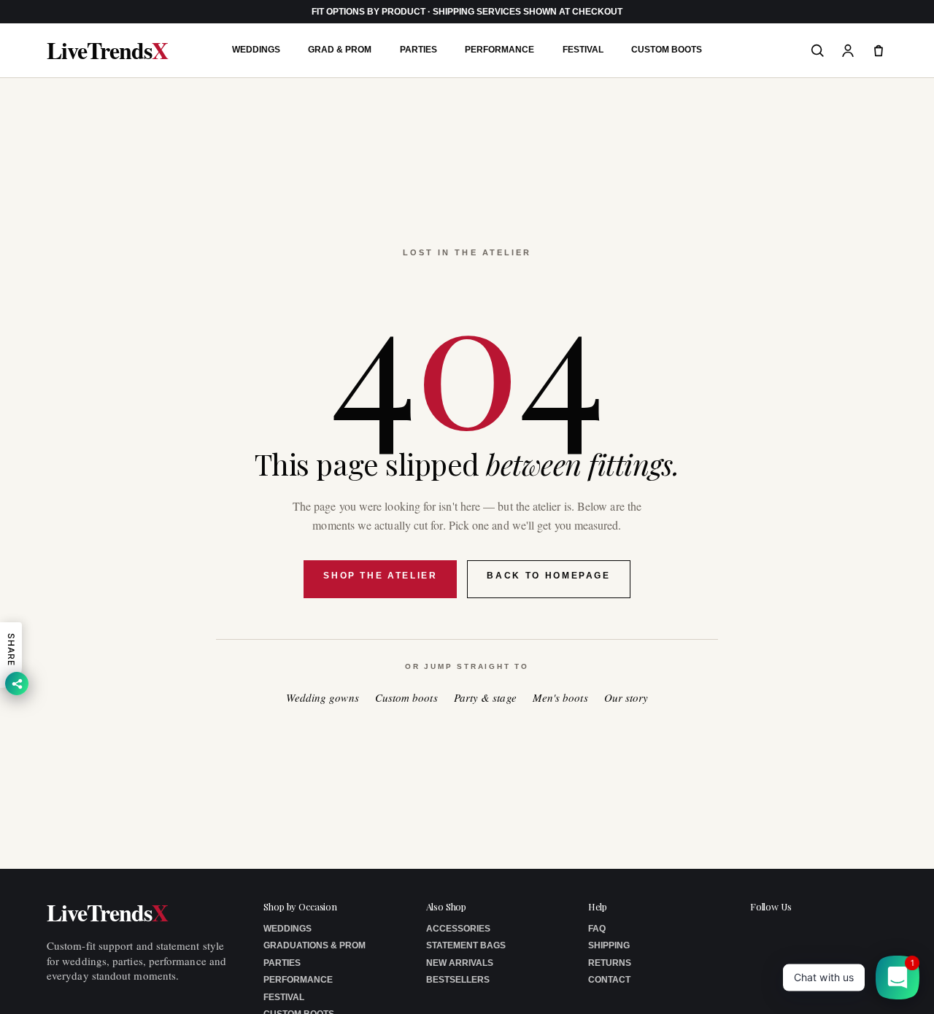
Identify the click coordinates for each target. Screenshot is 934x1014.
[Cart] (878, 50)
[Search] (817, 50)
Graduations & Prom (314, 945)
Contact (609, 980)
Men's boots (560, 698)
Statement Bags (466, 945)
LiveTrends (107, 50)
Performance (499, 49)
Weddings (256, 49)
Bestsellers (458, 980)
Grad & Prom (339, 49)
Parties (418, 49)
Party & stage (485, 698)
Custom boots (406, 698)
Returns (609, 963)
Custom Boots (666, 49)
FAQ (597, 929)
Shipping (609, 945)
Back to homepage (548, 575)
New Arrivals (459, 963)
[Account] (848, 50)
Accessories (458, 929)
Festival (583, 49)
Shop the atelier (380, 575)
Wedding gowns (322, 698)
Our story (626, 698)
